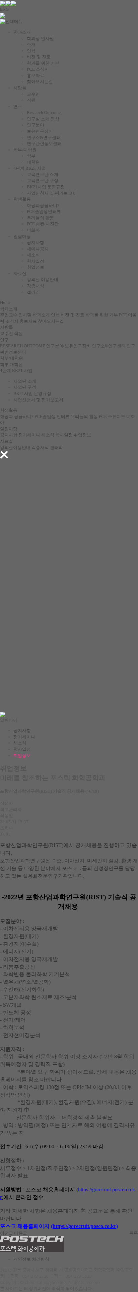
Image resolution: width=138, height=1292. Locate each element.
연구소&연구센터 (44, 137)
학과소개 (22, 32)
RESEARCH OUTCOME (22, 345)
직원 (31, 100)
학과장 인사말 (40, 38)
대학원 (33, 162)
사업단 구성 (24, 387)
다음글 (20, 1233)
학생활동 (22, 199)
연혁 (31, 50)
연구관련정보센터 (44, 143)
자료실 (19, 273)
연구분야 (35, 124)
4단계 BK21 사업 (29, 168)
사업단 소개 (24, 381)
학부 (31, 155)
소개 (31, 44)
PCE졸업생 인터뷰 (52, 416)
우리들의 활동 (40, 217)
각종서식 (35, 285)
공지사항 (35, 242)
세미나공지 (38, 248)
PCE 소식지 (38, 69)
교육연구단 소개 (42, 174)
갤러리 (33, 292)
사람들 (19, 87)
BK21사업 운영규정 (46, 186)
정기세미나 (29, 434)
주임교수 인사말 (15, 314)
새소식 (33, 254)
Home (5, 302)
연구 (17, 106)
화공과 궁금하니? (16, 416)
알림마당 (22, 236)
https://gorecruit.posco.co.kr (84, 1226)
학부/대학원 (25, 149)
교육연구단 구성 (42, 180)
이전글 (6, 1233)
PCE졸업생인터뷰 (44, 211)
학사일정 (35, 261)
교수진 (33, 94)
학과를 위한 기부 (43, 63)
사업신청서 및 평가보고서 (52, 193)
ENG (4, 9)
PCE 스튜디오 (112, 416)
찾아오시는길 (40, 81)
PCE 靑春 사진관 (43, 223)
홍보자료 (35, 75)
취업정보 (35, 267)
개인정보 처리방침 (31, 1259)
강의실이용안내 (15, 447)
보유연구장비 (40, 131)
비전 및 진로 (39, 56)
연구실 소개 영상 (43, 118)
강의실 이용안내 (42, 279)
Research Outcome (44, 112)
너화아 (33, 230)
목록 (133, 1233)
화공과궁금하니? (43, 205)
